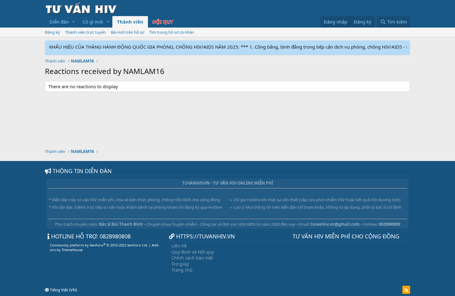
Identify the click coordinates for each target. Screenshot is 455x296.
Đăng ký (52, 32)
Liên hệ (179, 246)
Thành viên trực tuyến (85, 32)
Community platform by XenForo (99, 245)
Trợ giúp (180, 264)
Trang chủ (182, 270)
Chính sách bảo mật (192, 258)
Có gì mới (93, 22)
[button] (73, 22)
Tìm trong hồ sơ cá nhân (171, 32)
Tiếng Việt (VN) (63, 290)
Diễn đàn (59, 22)
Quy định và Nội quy (192, 252)
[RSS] (406, 290)
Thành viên (130, 22)
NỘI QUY (163, 22)
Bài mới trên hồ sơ (127, 32)
